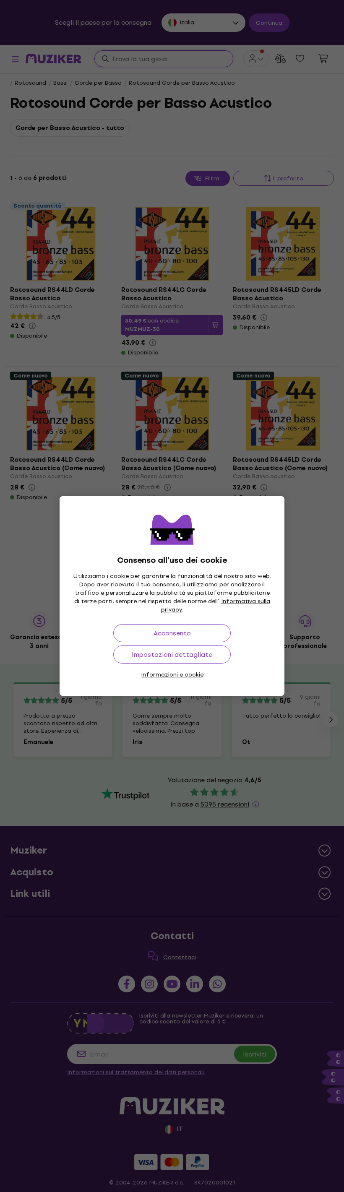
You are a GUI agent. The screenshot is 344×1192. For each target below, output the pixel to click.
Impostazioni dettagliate (172, 654)
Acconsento (172, 633)
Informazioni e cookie (172, 674)
